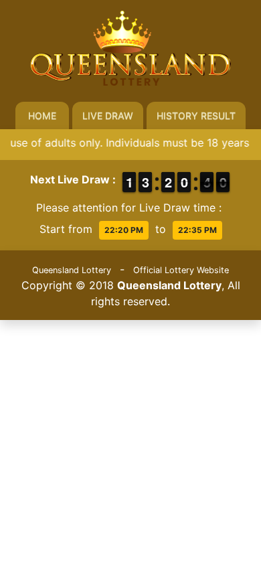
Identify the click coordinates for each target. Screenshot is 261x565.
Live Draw (107, 115)
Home (42, 115)
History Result (196, 115)
